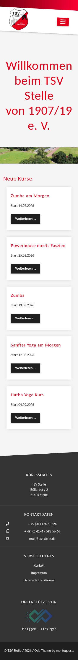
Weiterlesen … (27, 220)
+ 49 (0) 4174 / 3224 (42, 524)
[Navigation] (63, 21)
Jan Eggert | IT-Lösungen (39, 629)
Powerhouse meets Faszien (38, 246)
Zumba (18, 295)
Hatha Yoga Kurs (27, 395)
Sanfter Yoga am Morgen (36, 345)
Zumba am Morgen (30, 196)
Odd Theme (42, 651)
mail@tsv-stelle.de (42, 539)
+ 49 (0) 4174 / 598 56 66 (42, 531)
